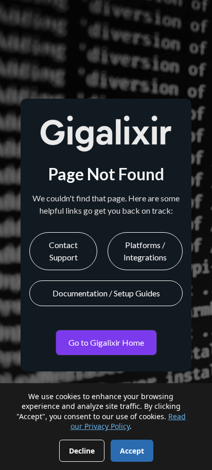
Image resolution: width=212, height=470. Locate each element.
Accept (132, 451)
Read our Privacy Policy (128, 421)
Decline (82, 451)
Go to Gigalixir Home (106, 342)
